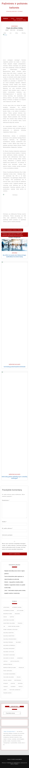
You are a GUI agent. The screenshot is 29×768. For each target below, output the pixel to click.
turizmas (13, 686)
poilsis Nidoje (7, 680)
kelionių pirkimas (8, 642)
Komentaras (6, 500)
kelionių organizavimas (9, 639)
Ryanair (5, 683)
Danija (5, 616)
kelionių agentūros (8, 635)
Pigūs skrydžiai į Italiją (14, 28)
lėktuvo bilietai (14, 661)
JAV (4, 626)
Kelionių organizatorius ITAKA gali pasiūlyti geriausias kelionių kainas (12, 234)
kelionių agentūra (8, 632)
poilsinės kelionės (8, 677)
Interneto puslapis (7, 535)
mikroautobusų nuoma (9, 667)
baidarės (17, 613)
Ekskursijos (14, 26)
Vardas (4, 521)
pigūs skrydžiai (7, 670)
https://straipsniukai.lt (9, 731)
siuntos (13, 683)
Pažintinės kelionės (14, 364)
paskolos (21, 667)
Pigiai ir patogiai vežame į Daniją (12, 230)
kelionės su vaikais (8, 658)
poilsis (19, 677)
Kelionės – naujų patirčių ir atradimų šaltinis (13, 582)
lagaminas (20, 658)
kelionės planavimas (9, 654)
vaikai (5, 689)
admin (6, 30)
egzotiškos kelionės (9, 623)
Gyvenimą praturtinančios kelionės (14, 366)
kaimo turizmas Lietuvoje (10, 629)
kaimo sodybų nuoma (13, 626)
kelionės (18, 642)
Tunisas (5, 686)
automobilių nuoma (8, 610)
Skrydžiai (14, 253)
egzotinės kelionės (8, 620)
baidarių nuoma (7, 613)
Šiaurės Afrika (7, 692)
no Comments (20, 30)
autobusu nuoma (16, 607)
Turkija (20, 686)
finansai (20, 623)
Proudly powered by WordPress (11, 762)
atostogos (6, 607)
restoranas (17, 680)
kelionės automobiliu (9, 645)
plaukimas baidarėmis (9, 673)
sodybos (20, 683)
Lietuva (5, 661)
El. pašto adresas (7, 528)
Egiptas (12, 616)
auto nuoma (20, 610)
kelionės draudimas (9, 648)
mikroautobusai (7, 664)
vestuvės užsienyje (14, 689)
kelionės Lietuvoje (8, 651)
